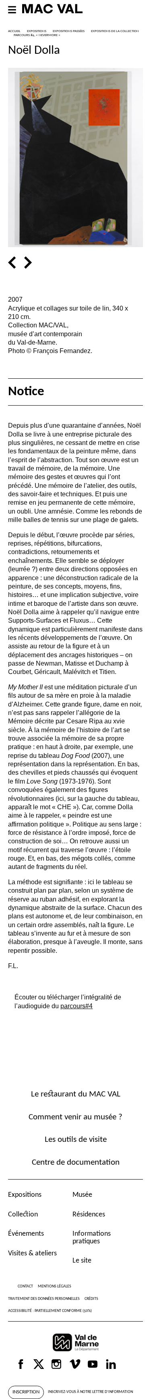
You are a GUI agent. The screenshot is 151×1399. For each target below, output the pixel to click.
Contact (25, 1286)
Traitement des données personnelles (44, 1299)
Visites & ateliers (32, 1253)
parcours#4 (76, 1005)
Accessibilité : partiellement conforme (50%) (50, 1311)
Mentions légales (54, 1286)
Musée (82, 1195)
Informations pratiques (91, 1237)
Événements (26, 1234)
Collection (23, 1214)
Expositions (24, 1195)
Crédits (91, 1299)
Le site (81, 1261)
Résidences (88, 1214)
